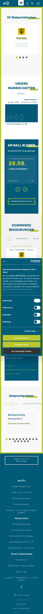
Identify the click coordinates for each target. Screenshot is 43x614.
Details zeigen (30, 331)
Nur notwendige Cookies (21, 351)
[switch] (37, 307)
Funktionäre (11, 403)
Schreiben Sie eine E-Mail (19, 424)
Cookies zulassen (21, 338)
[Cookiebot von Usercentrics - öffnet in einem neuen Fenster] (30, 261)
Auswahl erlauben (21, 344)
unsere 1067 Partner (17, 276)
